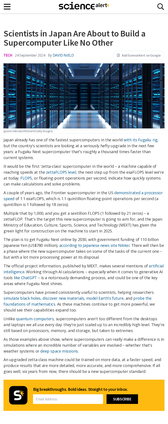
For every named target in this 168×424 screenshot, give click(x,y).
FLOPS (26, 178)
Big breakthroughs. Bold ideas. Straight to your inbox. (80, 389)
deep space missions (59, 351)
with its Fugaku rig (140, 139)
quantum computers (35, 318)
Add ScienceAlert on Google (141, 55)
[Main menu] (7, 6)
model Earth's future (105, 298)
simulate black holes (22, 298)
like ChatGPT (25, 277)
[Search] (160, 6)
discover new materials (63, 298)
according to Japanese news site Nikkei (94, 245)
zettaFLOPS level (61, 172)
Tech (8, 55)
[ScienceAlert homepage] (84, 6)
